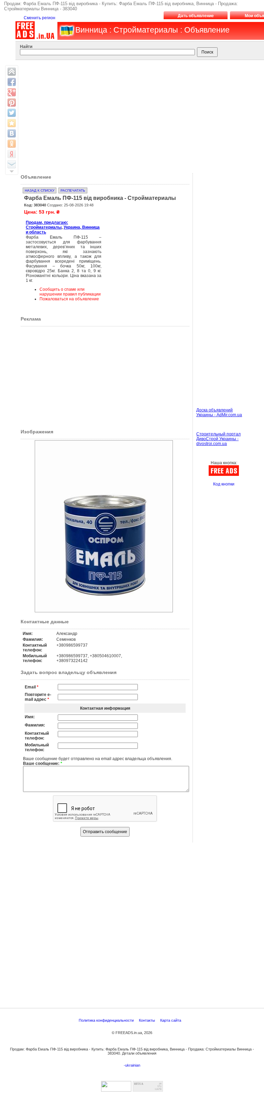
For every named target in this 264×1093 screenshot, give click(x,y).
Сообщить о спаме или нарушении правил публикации (70, 292)
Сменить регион (39, 17)
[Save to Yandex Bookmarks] (12, 154)
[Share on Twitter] (12, 113)
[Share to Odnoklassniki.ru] (12, 144)
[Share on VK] (12, 133)
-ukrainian (132, 1065)
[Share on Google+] (12, 92)
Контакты (147, 1020)
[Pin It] (12, 102)
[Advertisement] (141, 251)
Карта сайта (171, 1020)
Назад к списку (39, 190)
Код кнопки (223, 484)
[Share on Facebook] (12, 82)
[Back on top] (12, 72)
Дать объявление (196, 15)
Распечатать (72, 190)
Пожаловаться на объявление (69, 299)
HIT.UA (138, 1083)
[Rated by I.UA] (116, 1090)
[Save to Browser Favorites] (12, 123)
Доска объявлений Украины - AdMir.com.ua (219, 412)
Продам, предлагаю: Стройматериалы (47, 225)
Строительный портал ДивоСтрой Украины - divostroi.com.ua (218, 439)
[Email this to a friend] (12, 164)
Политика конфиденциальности (107, 1020)
